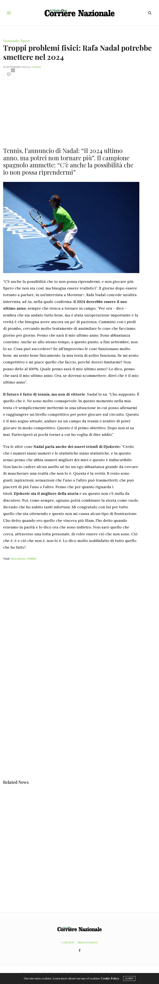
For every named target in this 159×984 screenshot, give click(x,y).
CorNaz (36, 67)
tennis (31, 558)
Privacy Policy (88, 942)
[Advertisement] (71, 113)
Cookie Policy (110, 978)
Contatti (67, 942)
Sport (25, 41)
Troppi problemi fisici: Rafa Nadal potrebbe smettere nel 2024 (77, 52)
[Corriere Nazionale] (80, 12)
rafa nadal (18, 558)
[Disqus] (79, 618)
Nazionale (11, 41)
